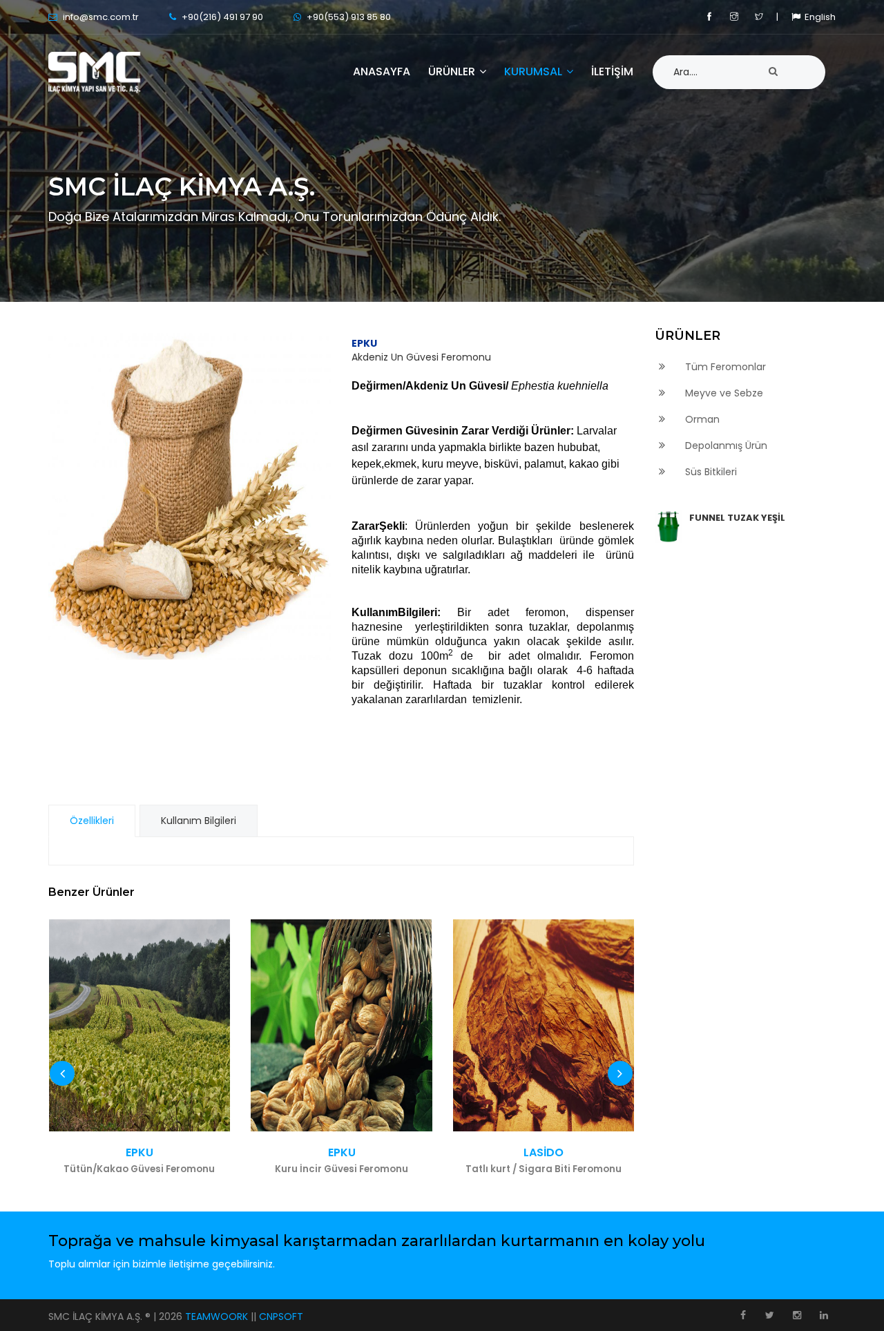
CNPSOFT (281, 1316)
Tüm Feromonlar (724, 367)
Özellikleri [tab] (92, 820)
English (818, 16)
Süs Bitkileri (709, 472)
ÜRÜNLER (453, 72)
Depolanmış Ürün (724, 445)
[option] (189, 494)
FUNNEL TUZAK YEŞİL (737, 517)
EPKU (139, 1160)
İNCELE (139, 1026)
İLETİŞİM (612, 72)
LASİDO (543, 1160)
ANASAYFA (381, 72)
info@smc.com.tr (100, 16)
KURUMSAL (534, 72)
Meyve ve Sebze (722, 393)
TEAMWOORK (218, 1316)
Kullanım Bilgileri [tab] (198, 820)
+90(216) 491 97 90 (222, 16)
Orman (701, 419)
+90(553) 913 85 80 (349, 16)
